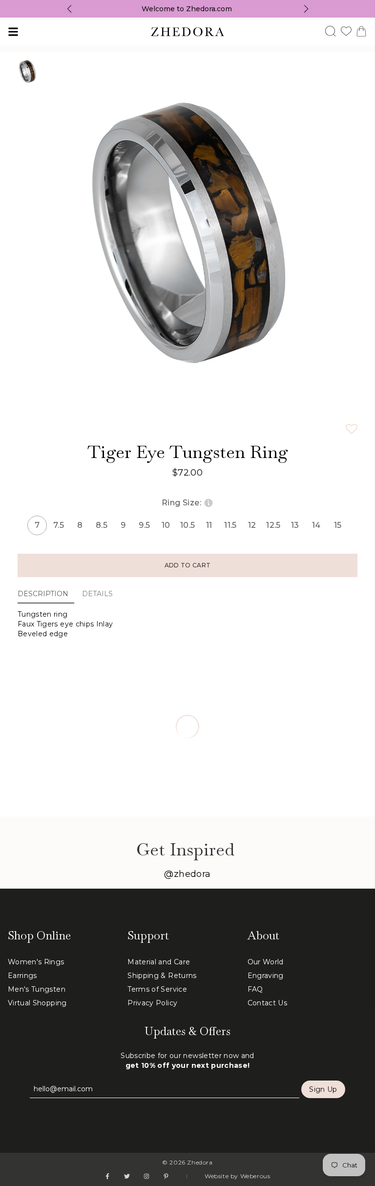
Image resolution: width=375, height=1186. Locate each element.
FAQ (255, 989)
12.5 (273, 525)
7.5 (58, 525)
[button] (351, 429)
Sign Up (323, 1089)
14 (316, 525)
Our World (266, 961)
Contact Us (268, 1003)
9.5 (144, 525)
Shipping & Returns (161, 975)
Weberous (255, 1176)
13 (295, 525)
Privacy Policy (152, 1003)
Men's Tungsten (36, 989)
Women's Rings (36, 961)
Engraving (266, 975)
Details (97, 593)
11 (209, 525)
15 (338, 525)
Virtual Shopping (37, 1003)
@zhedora (187, 874)
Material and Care (158, 961)
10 (166, 525)
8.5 (101, 525)
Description (43, 593)
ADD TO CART (187, 565)
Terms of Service (157, 989)
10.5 (187, 525)
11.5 (230, 525)
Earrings (22, 975)
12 (252, 525)
